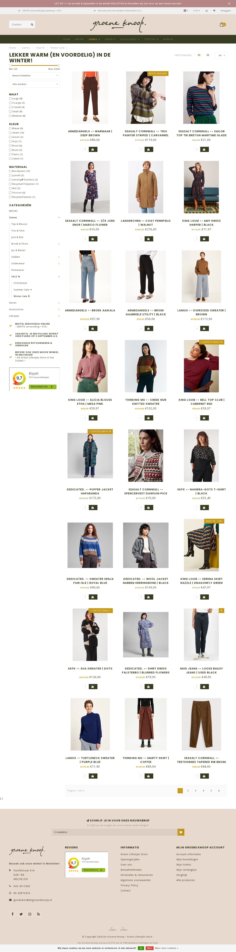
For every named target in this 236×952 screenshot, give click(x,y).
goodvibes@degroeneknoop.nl (32, 900)
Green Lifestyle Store (134, 854)
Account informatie (188, 854)
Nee (149, 948)
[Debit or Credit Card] (112, 928)
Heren (109, 39)
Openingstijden (130, 859)
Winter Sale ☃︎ (22, 296)
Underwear (18, 263)
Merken (168, 39)
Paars (17, 154)
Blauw (17, 128)
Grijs (16, 141)
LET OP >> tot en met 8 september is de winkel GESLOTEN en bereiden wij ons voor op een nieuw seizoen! (118, 3)
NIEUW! (79, 39)
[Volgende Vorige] (219, 790)
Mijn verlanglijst (186, 869)
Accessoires (128, 39)
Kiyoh (155, 943)
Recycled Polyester (25, 184)
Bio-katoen (21, 171)
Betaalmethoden (131, 869)
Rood (17, 145)
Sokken (15, 256)
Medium (18, 115)
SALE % (15, 276)
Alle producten (185, 880)
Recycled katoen (23, 196)
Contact (126, 890)
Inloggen (226, 10)
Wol (16, 188)
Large (17, 98)
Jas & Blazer (18, 250)
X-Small (18, 107)
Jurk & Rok (17, 237)
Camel (17, 158)
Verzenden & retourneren (137, 875)
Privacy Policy (129, 885)
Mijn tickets (183, 864)
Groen (17, 137)
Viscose (18, 192)
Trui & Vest (18, 230)
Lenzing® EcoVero (25, 179)
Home (66, 39)
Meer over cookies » (166, 948)
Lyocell (18, 175)
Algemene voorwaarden (136, 880)
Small (17, 111)
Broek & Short (19, 243)
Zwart (18, 132)
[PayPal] (123, 928)
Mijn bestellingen (187, 859)
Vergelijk (181, 875)
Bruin (17, 150)
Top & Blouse (19, 224)
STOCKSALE (20, 283)
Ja (141, 948)
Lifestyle (150, 39)
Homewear (17, 270)
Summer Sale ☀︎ (23, 289)
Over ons (126, 864)
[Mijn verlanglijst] (214, 10)
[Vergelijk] (206, 10)
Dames (93, 39)
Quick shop (92, 130)
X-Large (18, 102)
